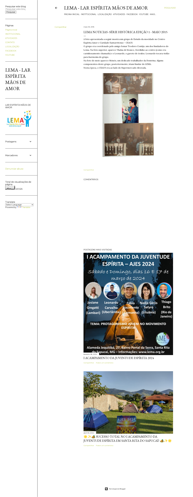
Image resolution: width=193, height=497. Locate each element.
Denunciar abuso (14, 169)
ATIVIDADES (119, 14)
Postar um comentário (104, 363)
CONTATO (10, 42)
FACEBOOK (132, 14)
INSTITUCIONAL (88, 14)
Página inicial (72, 14)
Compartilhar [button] (60, 27)
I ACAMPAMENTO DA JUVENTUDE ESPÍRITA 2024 (119, 358)
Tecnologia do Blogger (117, 489)
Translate (26, 207)
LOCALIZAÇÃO (105, 14)
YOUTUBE (143, 14)
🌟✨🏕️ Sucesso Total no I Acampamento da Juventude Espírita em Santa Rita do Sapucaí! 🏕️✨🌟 (128, 438)
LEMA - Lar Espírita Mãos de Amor (106, 8)
